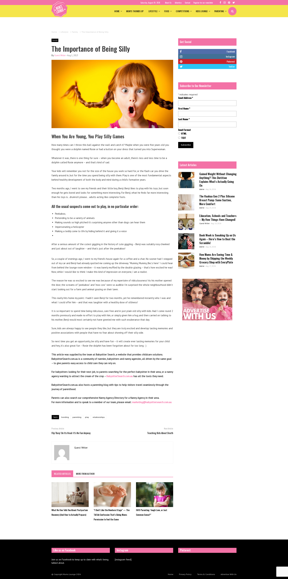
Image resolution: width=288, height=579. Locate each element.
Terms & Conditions (206, 574)
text (183, 137)
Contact (187, 2)
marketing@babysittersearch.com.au (152, 402)
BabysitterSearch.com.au (119, 376)
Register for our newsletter (203, 2)
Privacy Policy (185, 574)
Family (55, 40)
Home (117, 11)
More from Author (85, 473)
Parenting (219, 11)
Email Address (185, 97)
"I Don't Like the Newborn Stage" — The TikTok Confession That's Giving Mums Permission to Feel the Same (112, 514)
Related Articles (62, 473)
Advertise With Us (228, 574)
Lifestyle (153, 11)
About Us (168, 2)
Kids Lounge (202, 11)
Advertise (178, 2)
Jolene (201, 189)
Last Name (184, 119)
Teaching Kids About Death (160, 433)
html (183, 133)
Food (166, 11)
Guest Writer (60, 55)
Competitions (182, 11)
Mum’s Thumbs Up (135, 11)
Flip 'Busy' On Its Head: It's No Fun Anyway (71, 433)
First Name (184, 108)
